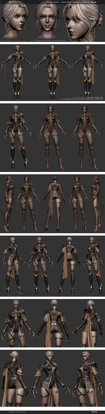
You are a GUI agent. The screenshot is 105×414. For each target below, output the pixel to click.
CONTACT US (86, 2)
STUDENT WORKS (66, 2)
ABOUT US (49, 2)
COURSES (56, 2)
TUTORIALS (76, 2)
